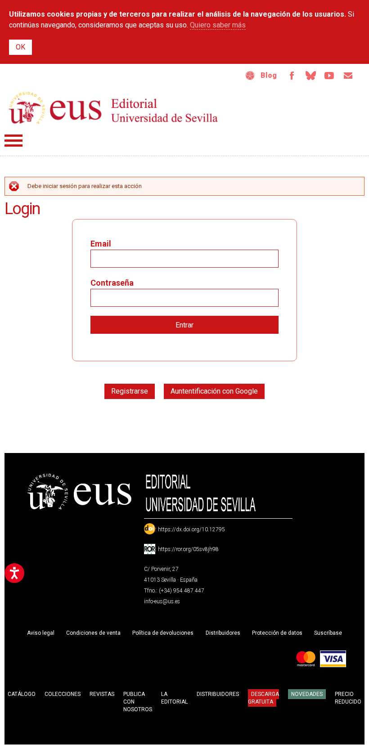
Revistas (102, 694)
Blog (269, 75)
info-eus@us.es (162, 601)
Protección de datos (277, 633)
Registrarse (129, 391)
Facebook (291, 75)
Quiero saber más (218, 25)
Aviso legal (40, 633)
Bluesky (310, 75)
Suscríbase (328, 633)
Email (348, 75)
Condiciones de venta (93, 633)
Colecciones (63, 694)
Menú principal (13, 141)
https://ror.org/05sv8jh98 (188, 549)
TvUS (329, 75)
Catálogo (22, 694)
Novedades (307, 694)
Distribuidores (223, 633)
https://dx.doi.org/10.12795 (191, 529)
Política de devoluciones (163, 633)
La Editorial (174, 698)
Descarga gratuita (263, 697)
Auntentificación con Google (214, 391)
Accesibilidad (250, 75)
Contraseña (112, 282)
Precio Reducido (348, 698)
